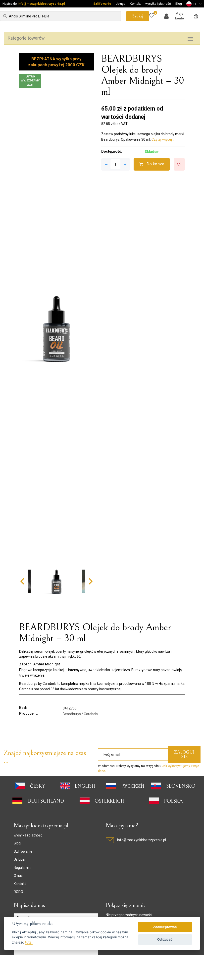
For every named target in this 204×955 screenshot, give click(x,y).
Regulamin (22, 868)
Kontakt (135, 3)
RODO (18, 892)
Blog (178, 3)
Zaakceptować (165, 927)
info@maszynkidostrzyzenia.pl (41, 3)
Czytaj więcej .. (163, 139)
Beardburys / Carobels (80, 714)
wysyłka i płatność (158, 3)
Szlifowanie (102, 3)
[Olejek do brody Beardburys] (56, 328)
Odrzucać (165, 939)
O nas (18, 876)
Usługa (120, 3)
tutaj (29, 942)
